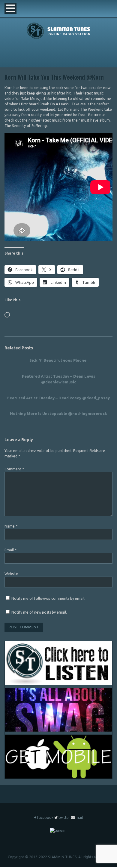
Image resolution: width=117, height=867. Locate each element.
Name (10, 526)
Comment (14, 469)
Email (10, 550)
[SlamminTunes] (59, 38)
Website (11, 574)
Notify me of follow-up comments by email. (48, 598)
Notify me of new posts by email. (39, 612)
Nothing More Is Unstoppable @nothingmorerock (58, 413)
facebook (45, 817)
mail (79, 817)
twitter (64, 817)
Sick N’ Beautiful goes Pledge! (58, 360)
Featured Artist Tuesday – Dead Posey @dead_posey (58, 398)
